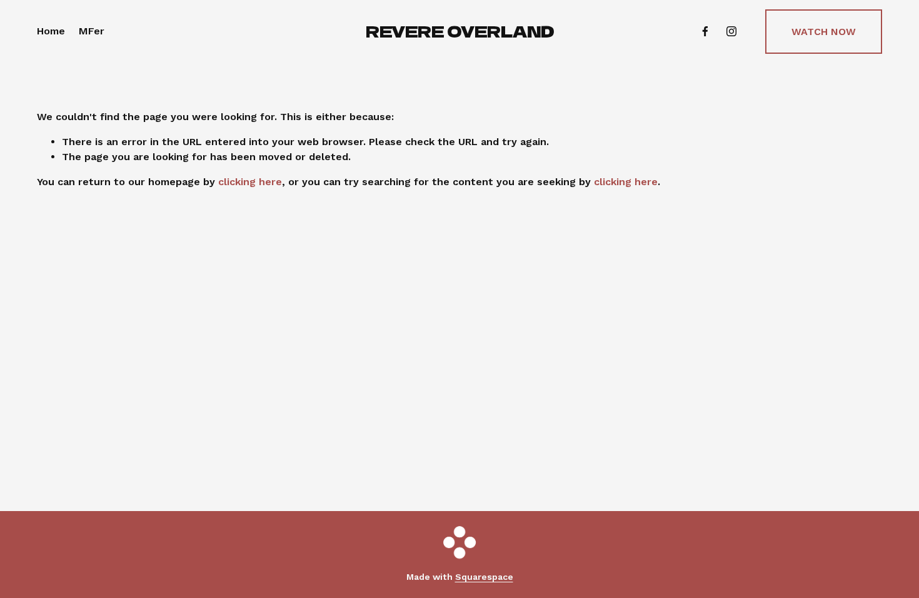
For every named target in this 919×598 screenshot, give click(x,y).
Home (51, 31)
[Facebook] (705, 31)
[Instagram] (731, 31)
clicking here (250, 182)
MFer (91, 31)
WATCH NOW (823, 32)
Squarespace (484, 577)
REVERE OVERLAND (460, 30)
